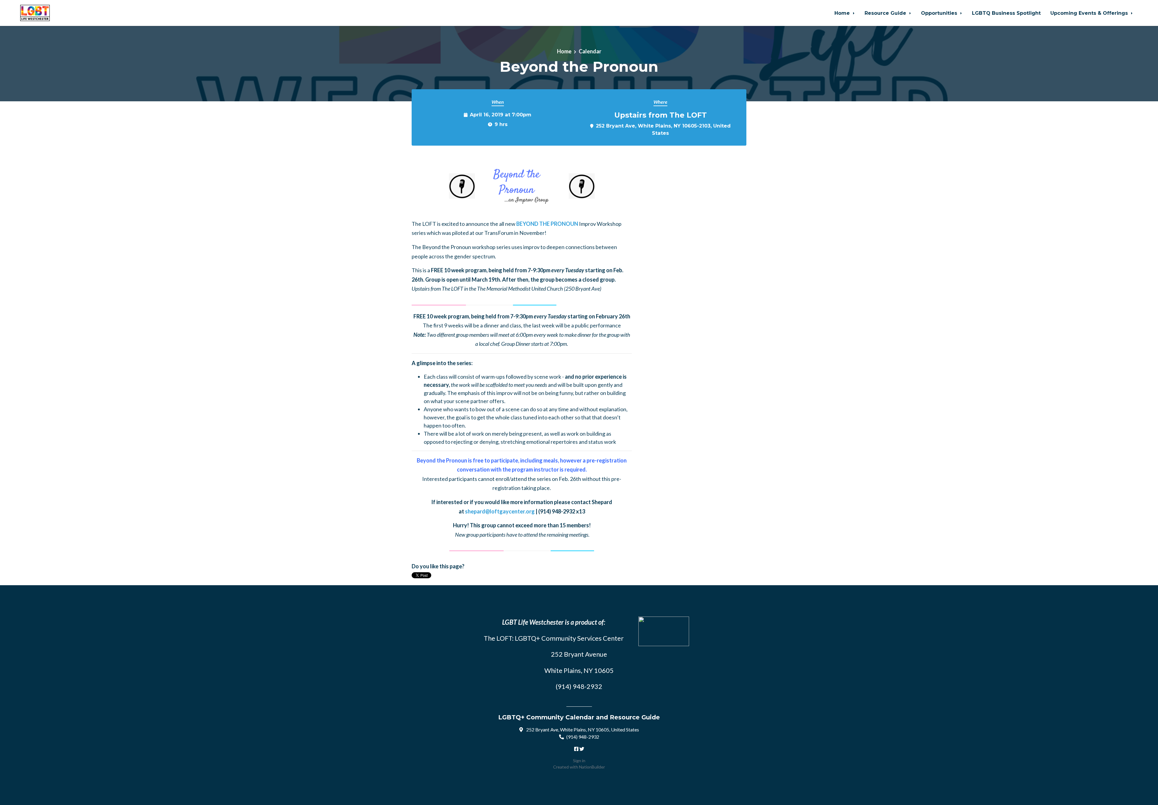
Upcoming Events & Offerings (1089, 13)
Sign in (579, 760)
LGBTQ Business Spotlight (1006, 13)
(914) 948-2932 (582, 737)
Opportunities (940, 13)
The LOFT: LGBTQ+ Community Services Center (554, 638)
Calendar (590, 51)
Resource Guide (886, 13)
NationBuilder (592, 766)
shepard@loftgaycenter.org (500, 511)
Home (842, 13)
